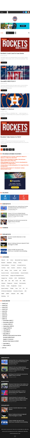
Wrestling (3, 296)
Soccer (19, 285)
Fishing (6, 270)
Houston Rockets (24, 273)
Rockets (3, 285)
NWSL (24, 280)
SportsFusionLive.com (15, 433)
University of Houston (18, 291)
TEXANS (11, 288)
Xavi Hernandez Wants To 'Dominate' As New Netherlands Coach (12, 168)
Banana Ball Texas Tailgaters (21, 260)
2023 (3, 309)
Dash (8, 267)
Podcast (16, 283)
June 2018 (6, 332)
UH (26, 288)
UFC (20, 288)
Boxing (14, 262)
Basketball (4, 39)
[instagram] (28, 12)
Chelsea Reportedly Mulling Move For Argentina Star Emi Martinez (15, 165)
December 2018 (7, 320)
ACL (8, 260)
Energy (24, 267)
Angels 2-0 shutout (7, 109)
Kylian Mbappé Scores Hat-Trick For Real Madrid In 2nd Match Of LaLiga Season (14, 163)
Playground (9, 283)
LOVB (15, 278)
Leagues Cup (4, 278)
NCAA (17, 280)
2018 (3, 318)
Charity (19, 262)
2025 (3, 305)
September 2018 (7, 326)
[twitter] (26, 12)
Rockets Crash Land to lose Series (12, 53)
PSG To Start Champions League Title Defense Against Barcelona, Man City (13, 160)
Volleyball (13, 293)
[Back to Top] (15, 436)
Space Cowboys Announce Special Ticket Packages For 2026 (17, 415)
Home (2, 33)
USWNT (7, 293)
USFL (25, 291)
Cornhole (3, 267)
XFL (8, 296)
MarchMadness (21, 278)
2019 (3, 317)
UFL (23, 288)
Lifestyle (11, 278)
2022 (3, 311)
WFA (18, 293)
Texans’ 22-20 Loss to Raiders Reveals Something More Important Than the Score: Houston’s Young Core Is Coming (18, 215)
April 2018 (5, 343)
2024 (3, 307)
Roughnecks (14, 285)
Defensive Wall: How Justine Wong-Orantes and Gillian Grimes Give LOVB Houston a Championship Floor (18, 208)
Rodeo (8, 285)
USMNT (2, 293)
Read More (4, 62)
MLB (6, 280)
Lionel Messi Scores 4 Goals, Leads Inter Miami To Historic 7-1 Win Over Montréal (14, 157)
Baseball (3, 262)
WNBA (22, 293)
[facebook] (23, 12)
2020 (3, 315)
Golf (20, 270)
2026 (3, 303)
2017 (3, 347)
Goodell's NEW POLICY (8, 81)
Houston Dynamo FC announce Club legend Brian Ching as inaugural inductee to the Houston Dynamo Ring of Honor (18, 399)
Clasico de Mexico (5, 265)
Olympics (3, 283)
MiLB (2, 280)
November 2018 (7, 322)
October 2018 (7, 324)
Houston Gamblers (15, 273)
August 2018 (6, 328)
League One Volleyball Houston (17, 275)
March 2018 (6, 345)
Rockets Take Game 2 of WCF (11, 137)
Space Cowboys (4, 288)
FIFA (2, 270)
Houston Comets (5, 273)
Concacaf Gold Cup (21, 265)
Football (4, 67)
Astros (3, 95)
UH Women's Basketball (6, 291)
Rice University (22, 283)
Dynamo (13, 267)
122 (10, 149)
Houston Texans (4, 275)
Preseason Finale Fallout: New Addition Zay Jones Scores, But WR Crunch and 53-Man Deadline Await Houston (18, 385)
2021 (3, 313)
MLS (9, 280)
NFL (20, 280)
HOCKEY (24, 270)
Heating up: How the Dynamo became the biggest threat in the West (17, 221)
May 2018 (5, 333)
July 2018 (5, 330)
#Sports (3, 260)
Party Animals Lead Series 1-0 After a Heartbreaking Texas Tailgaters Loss (17, 391)
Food (11, 270)
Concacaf (13, 265)
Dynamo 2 (19, 267)
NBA (13, 280)
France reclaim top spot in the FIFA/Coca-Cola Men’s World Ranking (17, 250)
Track (16, 288)
